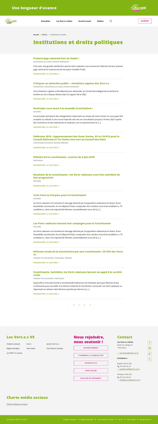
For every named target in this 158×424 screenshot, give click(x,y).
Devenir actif (91, 363)
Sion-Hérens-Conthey (55, 348)
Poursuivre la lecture (45, 74)
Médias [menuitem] (100, 21)
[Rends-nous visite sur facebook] (149, 342)
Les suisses (14, 353)
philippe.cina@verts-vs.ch (130, 380)
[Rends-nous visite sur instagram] (149, 348)
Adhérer (145, 21)
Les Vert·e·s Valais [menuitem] (64, 21)
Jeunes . (53, 344)
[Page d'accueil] (137, 8)
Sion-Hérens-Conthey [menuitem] (106, 419)
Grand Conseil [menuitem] (84, 21)
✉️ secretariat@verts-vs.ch (127, 353)
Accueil (36, 34)
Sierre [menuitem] (120, 419)
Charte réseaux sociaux (17, 404)
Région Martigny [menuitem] (87, 419)
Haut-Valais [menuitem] (131, 419)
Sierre (29, 344)
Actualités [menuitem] (45, 21)
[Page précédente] (68, 305)
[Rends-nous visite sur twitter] (149, 359)
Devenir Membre (91, 348)
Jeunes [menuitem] (145, 419)
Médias (44, 34)
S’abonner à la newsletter (90, 355)
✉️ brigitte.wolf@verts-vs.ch (128, 369)
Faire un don (91, 370)
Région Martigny (13, 348)
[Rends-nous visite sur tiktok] (149, 353)
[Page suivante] (90, 305)
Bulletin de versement (91, 378)
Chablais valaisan (13, 344)
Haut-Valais (31, 348)
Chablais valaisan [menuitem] (69, 419)
